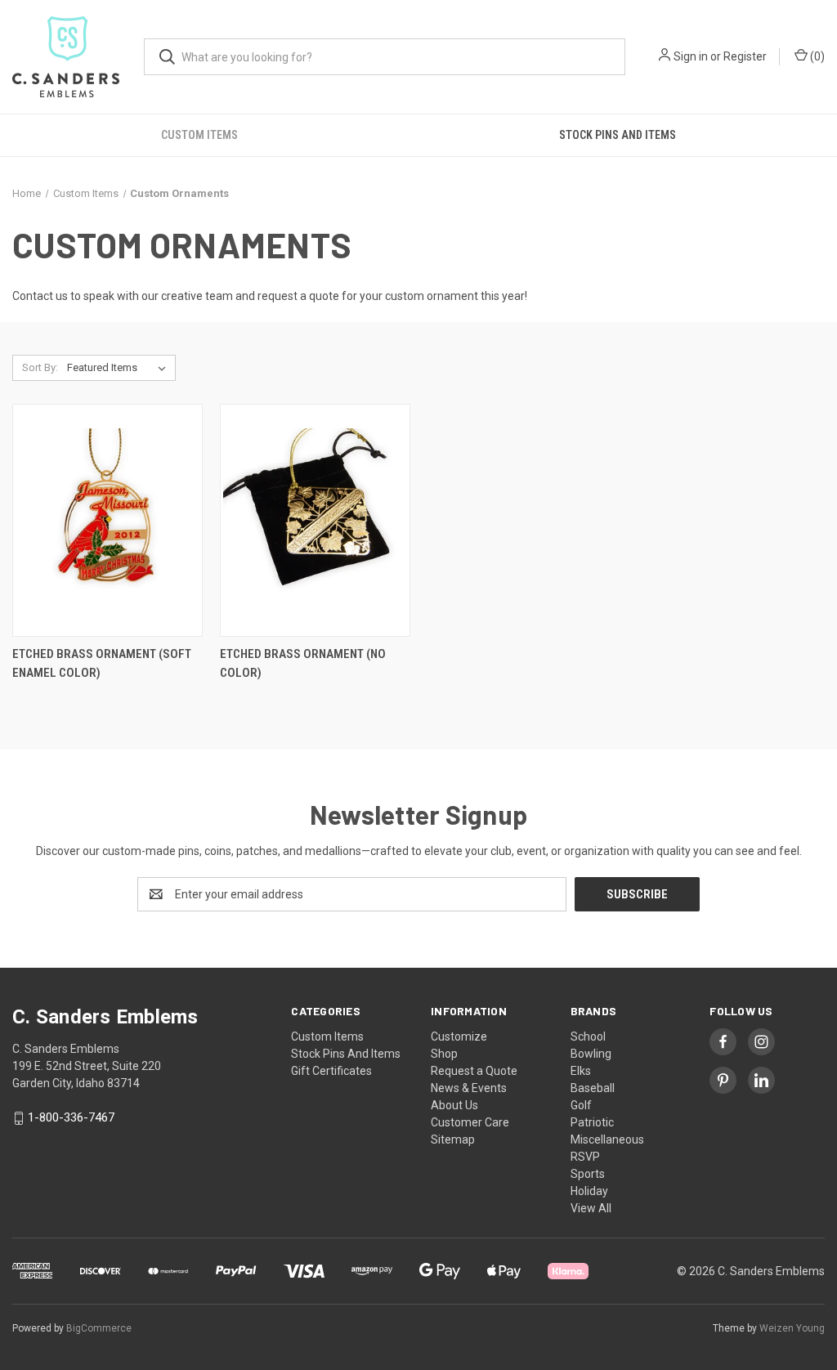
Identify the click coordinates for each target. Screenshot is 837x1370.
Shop (444, 1053)
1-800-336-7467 (71, 1118)
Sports (588, 1173)
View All (591, 1208)
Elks (581, 1070)
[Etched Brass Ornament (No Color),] (315, 520)
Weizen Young (792, 1328)
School (588, 1036)
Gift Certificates (331, 1070)
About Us (454, 1105)
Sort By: (40, 367)
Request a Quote (474, 1070)
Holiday (589, 1191)
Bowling (591, 1053)
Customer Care (470, 1122)
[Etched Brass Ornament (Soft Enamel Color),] (107, 520)
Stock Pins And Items (346, 1053)
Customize (459, 1036)
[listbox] (120, 368)
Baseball (593, 1088)
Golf (581, 1105)
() (816, 56)
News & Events (469, 1088)
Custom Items (199, 134)
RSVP (585, 1156)
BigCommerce (99, 1328)
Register (745, 56)
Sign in (691, 56)
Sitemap (453, 1139)
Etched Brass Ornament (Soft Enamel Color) (101, 663)
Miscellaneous (607, 1139)
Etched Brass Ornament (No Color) (303, 663)
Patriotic (592, 1122)
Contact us (41, 295)
